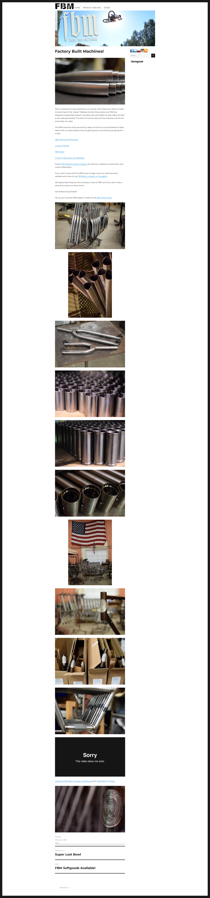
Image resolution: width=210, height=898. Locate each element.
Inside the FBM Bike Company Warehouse (73, 781)
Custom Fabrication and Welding (69, 158)
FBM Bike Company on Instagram (92, 176)
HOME (77, 8)
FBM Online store (104, 198)
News (57, 843)
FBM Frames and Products (66, 140)
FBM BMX (101, 781)
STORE (107, 8)
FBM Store (59, 152)
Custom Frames (62, 146)
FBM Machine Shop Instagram (74, 164)
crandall (58, 837)
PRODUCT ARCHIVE (92, 8)
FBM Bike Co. (64, 887)
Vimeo (112, 781)
